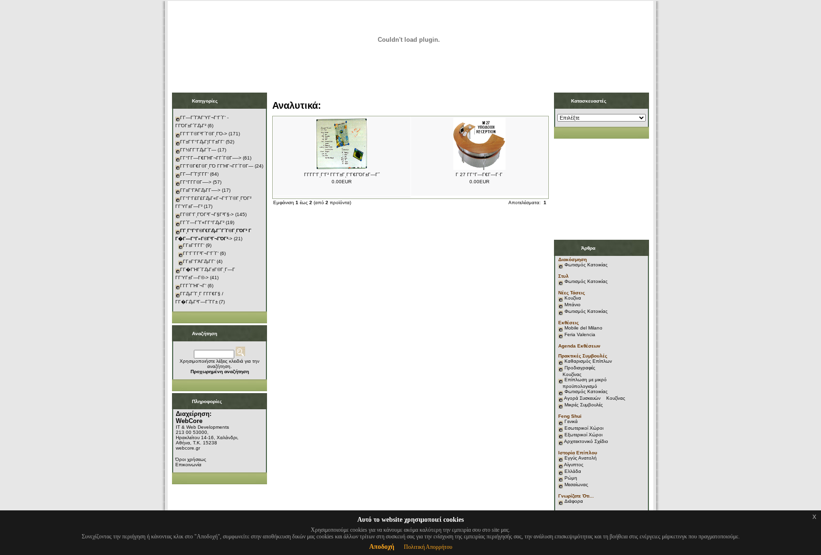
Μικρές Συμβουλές (583, 404)
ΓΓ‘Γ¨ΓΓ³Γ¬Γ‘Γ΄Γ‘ (201, 253)
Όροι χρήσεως (190, 459)
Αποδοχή (381, 546)
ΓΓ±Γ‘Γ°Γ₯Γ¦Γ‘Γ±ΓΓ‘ (202, 141)
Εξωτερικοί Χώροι (583, 434)
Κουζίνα (572, 298)
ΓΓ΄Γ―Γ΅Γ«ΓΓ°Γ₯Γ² (202, 222)
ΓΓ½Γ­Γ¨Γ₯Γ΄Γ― (198, 149)
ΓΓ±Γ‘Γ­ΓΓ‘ (193, 245)
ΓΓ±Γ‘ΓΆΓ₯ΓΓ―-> (200, 190)
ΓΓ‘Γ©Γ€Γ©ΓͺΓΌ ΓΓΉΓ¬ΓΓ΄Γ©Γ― (216, 166)
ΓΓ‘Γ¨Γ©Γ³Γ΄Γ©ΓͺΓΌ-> (203, 133)
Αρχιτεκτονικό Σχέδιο (586, 441)
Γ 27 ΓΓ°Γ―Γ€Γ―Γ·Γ (479, 174)
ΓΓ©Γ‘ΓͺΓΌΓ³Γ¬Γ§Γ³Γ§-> (207, 214)
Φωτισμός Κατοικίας (586, 264)
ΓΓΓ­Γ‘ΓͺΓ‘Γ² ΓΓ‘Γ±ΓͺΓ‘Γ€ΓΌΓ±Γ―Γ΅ (342, 174)
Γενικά (571, 421)
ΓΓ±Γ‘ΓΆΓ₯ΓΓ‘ (199, 261)
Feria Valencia (579, 334)
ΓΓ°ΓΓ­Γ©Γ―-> (195, 182)
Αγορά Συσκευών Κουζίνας (594, 398)
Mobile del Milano (583, 327)
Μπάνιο (572, 304)
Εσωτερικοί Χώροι (583, 428)
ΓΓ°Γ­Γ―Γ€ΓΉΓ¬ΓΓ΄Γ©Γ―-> (210, 157)
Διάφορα (573, 501)
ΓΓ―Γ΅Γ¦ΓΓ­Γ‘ (194, 174)
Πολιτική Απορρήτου (428, 547)
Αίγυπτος (573, 464)
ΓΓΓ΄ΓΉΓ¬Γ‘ (193, 285)
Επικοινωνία (188, 464)
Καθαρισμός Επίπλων (587, 361)
